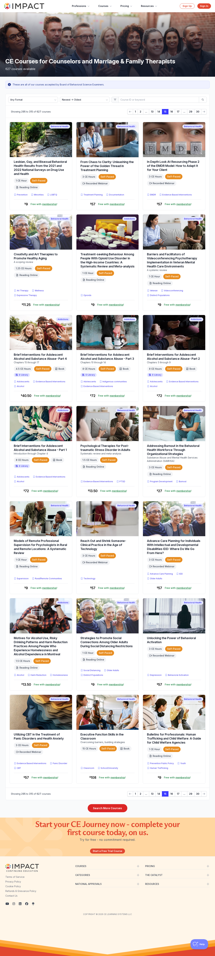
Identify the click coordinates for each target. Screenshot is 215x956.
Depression (156, 675)
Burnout (182, 481)
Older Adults (156, 578)
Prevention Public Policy (162, 763)
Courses (103, 6)
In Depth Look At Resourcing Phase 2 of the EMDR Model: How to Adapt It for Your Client (173, 166)
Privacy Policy (13, 881)
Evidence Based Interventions (177, 194)
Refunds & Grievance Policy (20, 891)
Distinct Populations (160, 295)
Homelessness (60, 675)
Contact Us (11, 895)
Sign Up (187, 6)
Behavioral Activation (178, 675)
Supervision (23, 578)
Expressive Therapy (27, 295)
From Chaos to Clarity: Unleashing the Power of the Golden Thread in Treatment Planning (107, 166)
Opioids (87, 295)
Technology (89, 578)
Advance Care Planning (161, 574)
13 (152, 111)
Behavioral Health (59, 126)
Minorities (39, 194)
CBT (19, 768)
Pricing (124, 6)
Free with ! (44, 204)
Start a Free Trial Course (107, 851)
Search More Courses (107, 808)
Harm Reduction (38, 675)
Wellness (39, 290)
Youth (183, 763)
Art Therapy (22, 290)
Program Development (161, 481)
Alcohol (20, 386)
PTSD (122, 481)
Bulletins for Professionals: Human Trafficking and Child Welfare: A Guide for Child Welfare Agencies (174, 738)
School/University (109, 768)
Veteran (154, 290)
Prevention (22, 194)
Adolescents (23, 381)
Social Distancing (91, 670)
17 (178, 111)
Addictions (129, 218)
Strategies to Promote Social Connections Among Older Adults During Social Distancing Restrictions (106, 642)
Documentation (116, 194)
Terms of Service (15, 876)
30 (197, 111)
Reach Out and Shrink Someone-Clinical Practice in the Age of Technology (103, 545)
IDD (181, 574)
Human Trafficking (159, 768)
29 (190, 111)
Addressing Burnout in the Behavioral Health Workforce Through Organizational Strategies (173, 450)
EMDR (153, 194)
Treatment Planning (93, 194)
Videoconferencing (173, 290)
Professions (79, 6)
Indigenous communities (114, 381)
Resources (147, 6)
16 (171, 111)
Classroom (88, 768)
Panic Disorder (60, 763)
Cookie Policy (13, 886)
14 (158, 111)
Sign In (204, 6)
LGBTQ (53, 194)
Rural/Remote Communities (48, 578)
